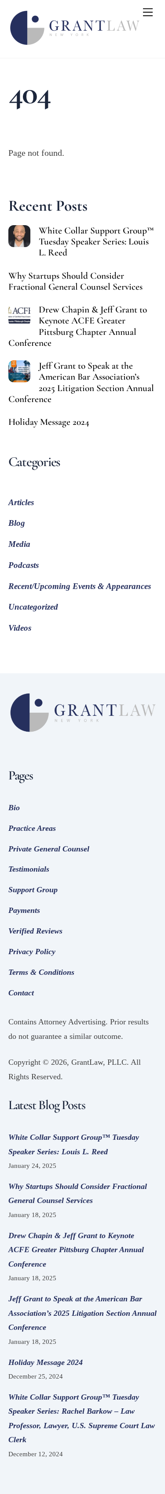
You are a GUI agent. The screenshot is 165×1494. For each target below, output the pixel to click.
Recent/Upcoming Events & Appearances (79, 586)
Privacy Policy (31, 951)
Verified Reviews (35, 931)
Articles (21, 502)
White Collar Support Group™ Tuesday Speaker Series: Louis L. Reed (96, 241)
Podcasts (23, 565)
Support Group (33, 889)
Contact (21, 992)
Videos (19, 627)
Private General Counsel (48, 848)
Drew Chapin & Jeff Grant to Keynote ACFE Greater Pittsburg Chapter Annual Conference (77, 326)
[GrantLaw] (74, 47)
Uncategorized (33, 606)
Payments (24, 910)
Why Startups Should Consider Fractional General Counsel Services (75, 281)
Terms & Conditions (41, 972)
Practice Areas (32, 828)
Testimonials (28, 869)
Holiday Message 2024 (48, 422)
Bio (14, 807)
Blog (16, 523)
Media (19, 544)
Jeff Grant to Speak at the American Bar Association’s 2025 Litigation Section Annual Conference (81, 382)
